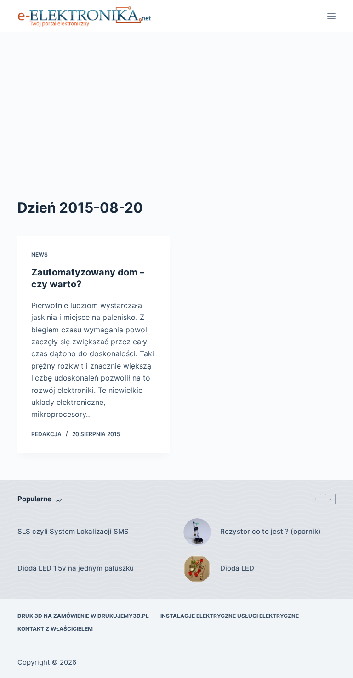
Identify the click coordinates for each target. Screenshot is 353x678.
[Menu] (331, 16)
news (39, 254)
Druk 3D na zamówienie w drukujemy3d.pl (83, 615)
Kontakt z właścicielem (55, 628)
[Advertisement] (176, 101)
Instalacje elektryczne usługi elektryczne (229, 615)
